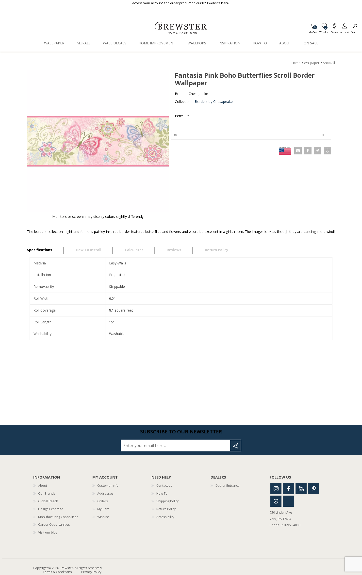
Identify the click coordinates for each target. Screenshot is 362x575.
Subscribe (235, 445)
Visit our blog (47, 532)
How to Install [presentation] (88, 249)
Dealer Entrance (227, 485)
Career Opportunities (54, 524)
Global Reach (48, 501)
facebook (308, 150)
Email (298, 150)
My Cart (103, 509)
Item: (179, 115)
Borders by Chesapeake (214, 101)
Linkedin (288, 501)
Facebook (288, 488)
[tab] (45, 250)
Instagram (275, 488)
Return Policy (166, 509)
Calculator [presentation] (134, 249)
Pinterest (313, 488)
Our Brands (46, 493)
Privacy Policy (91, 572)
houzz (327, 150)
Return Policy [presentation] (216, 249)
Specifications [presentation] (39, 249)
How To (161, 493)
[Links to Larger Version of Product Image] (98, 141)
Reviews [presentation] (174, 249)
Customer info (107, 485)
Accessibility (165, 517)
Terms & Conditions (57, 572)
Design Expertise (50, 509)
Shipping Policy (167, 501)
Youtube (301, 488)
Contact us (164, 485)
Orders (102, 501)
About (42, 485)
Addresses (105, 493)
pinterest (317, 150)
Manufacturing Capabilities (58, 517)
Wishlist (103, 517)
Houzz (275, 501)
